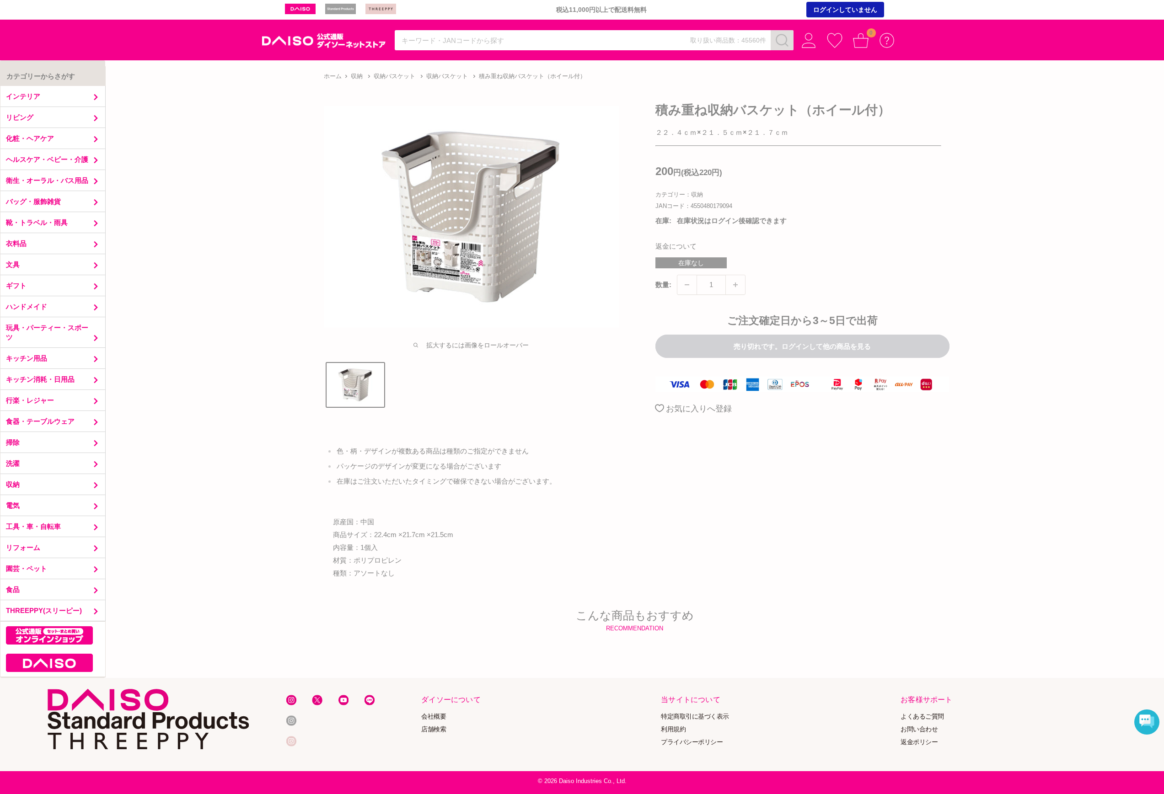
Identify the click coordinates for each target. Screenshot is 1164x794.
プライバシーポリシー (692, 741)
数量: (663, 284)
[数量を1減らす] (687, 284)
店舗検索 (433, 729)
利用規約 (673, 729)
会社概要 (433, 716)
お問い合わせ (919, 729)
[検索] (782, 40)
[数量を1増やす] (735, 284)
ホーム (333, 76)
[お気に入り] (835, 40)
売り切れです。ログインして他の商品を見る (802, 346)
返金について (676, 246)
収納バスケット (394, 76)
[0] (861, 40)
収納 (357, 76)
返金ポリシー (919, 741)
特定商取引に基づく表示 (695, 716)
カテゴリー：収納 (679, 194)
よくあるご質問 (922, 716)
